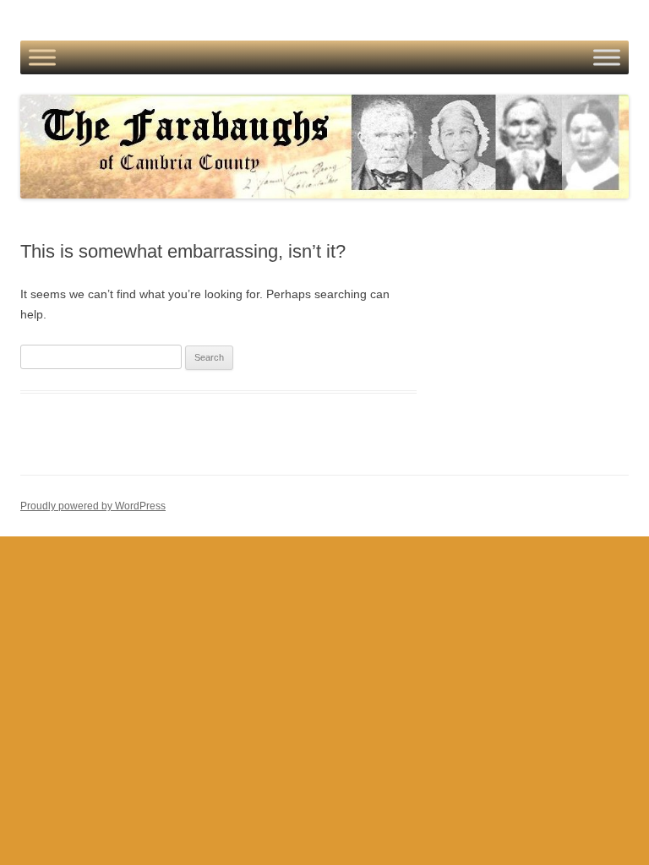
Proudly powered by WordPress (93, 506)
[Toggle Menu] (42, 57)
